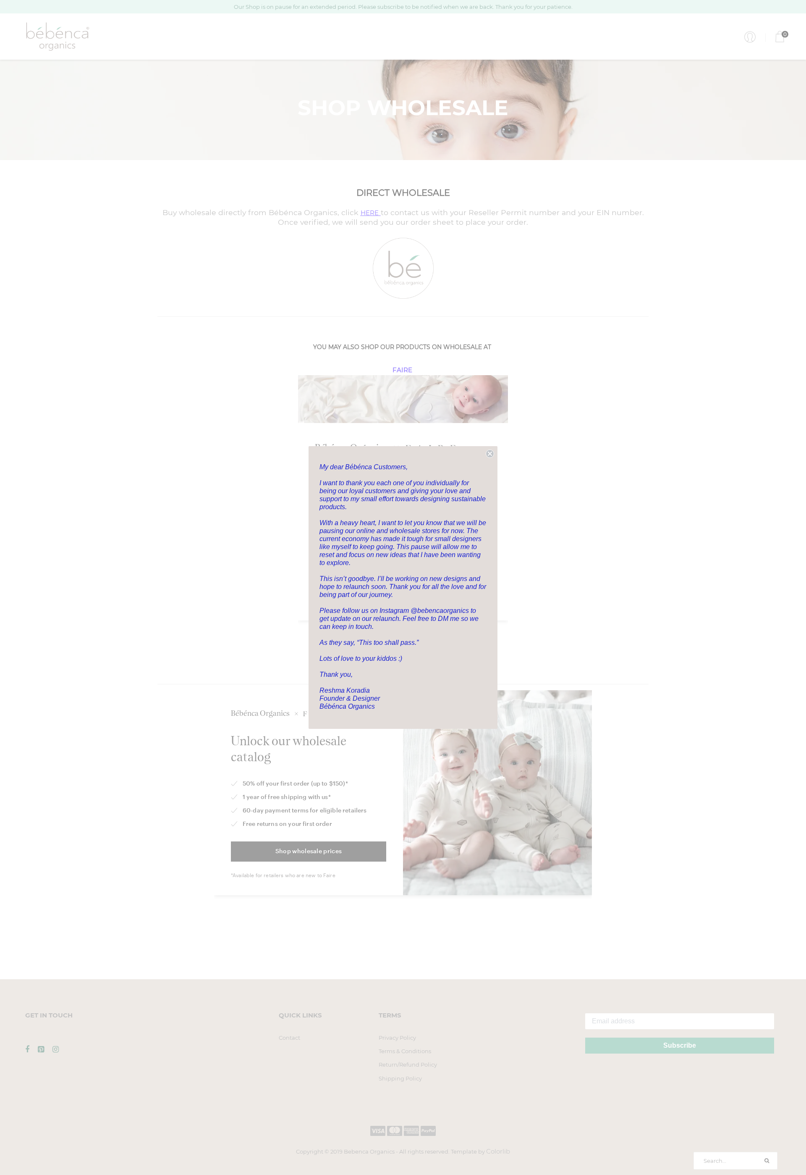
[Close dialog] (490, 453)
